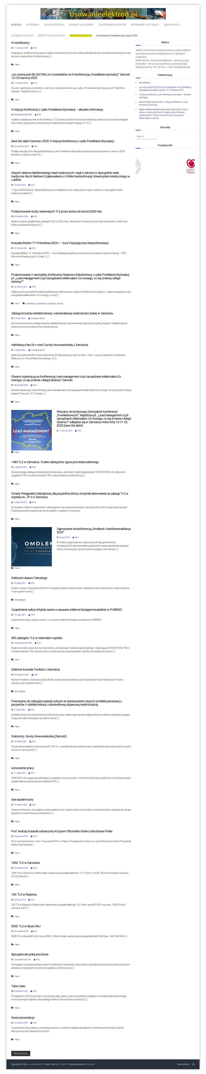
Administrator (183, 1064)
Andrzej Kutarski (38, 318)
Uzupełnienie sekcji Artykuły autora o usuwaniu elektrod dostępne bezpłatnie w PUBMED (66, 609)
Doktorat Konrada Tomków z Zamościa (35, 669)
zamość (60, 303)
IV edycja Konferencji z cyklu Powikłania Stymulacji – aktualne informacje (57, 109)
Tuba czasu (18, 986)
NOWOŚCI (16, 24)
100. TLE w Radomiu (24, 894)
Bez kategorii (20, 600)
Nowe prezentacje (23, 1017)
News (17, 65)
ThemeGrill (63, 1064)
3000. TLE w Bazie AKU (26, 926)
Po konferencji (20, 42)
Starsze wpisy (21, 1053)
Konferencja (31, 303)
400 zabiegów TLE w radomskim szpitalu (36, 638)
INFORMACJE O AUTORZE (144, 24)
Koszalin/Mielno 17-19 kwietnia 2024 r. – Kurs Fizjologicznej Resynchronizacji (60, 243)
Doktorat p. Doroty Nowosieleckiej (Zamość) (39, 736)
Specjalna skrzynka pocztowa (29, 954)
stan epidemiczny (22, 799)
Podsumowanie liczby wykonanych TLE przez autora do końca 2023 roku (56, 211)
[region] (165, 166)
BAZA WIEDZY (171, 24)
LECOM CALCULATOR (22, 35)
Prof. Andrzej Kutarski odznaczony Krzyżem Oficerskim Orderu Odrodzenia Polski (61, 831)
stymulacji (51, 303)
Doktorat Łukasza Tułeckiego (29, 578)
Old (193, 1064)
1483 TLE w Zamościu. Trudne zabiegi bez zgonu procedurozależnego (55, 462)
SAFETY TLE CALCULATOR (51, 35)
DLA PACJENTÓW (53, 24)
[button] (165, 166)
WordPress (90, 1064)
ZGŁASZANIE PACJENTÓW (112, 24)
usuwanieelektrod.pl (35, 1064)
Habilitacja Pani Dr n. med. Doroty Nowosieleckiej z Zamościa (49, 345)
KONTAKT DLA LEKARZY (81, 24)
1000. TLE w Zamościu (25, 862)
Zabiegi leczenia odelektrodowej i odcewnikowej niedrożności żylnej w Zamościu (62, 313)
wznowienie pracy (22, 768)
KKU (35, 48)
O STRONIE (32, 24)
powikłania (41, 303)
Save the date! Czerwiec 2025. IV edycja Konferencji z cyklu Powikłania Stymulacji (62, 141)
